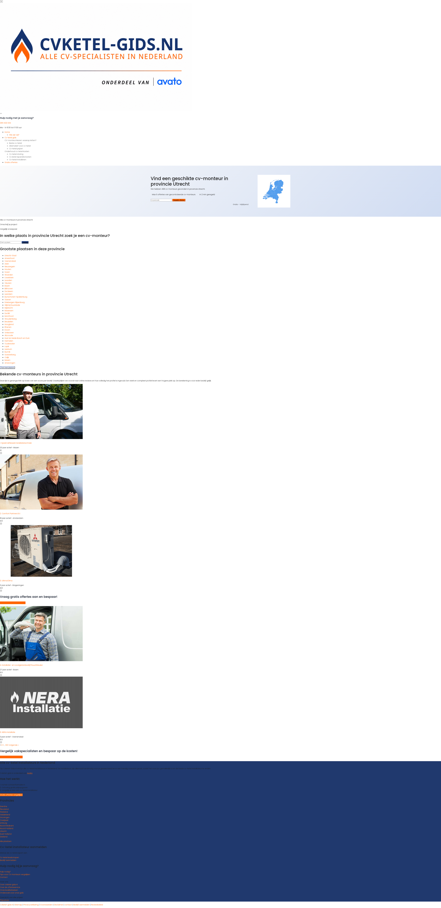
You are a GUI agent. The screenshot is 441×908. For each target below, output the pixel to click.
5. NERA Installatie (7, 732)
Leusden (8, 280)
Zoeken (25, 242)
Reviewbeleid (97, 904)
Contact (4, 877)
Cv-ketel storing (16, 154)
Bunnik (7, 352)
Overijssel (4, 820)
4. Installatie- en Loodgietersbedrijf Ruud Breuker (21, 665)
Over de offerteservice (10, 887)
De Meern (9, 291)
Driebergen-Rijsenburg (15, 302)
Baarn (7, 286)
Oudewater (10, 343)
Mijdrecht (9, 308)
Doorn (7, 330)
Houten (8, 269)
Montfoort (9, 316)
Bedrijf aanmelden (8, 860)
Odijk (7, 357)
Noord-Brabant (7, 825)
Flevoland (4, 809)
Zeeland (3, 836)
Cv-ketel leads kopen (9, 857)
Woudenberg (11, 319)
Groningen (5, 817)
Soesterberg (10, 354)
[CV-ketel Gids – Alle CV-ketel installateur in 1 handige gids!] (96, 110)
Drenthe (3, 806)
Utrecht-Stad (10, 255)
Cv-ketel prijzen (16, 148)
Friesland (4, 812)
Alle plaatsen (5, 841)
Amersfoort (10, 258)
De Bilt (7, 313)
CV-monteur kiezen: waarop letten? (20, 140)
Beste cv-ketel (15, 143)
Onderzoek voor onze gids (12, 892)
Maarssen (9, 310)
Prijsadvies (4, 900)
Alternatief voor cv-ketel (20, 146)
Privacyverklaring (31, 904)
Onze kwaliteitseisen (9, 890)
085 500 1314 (5, 123)
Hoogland (9, 324)
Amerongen (10, 363)
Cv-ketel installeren (17, 159)
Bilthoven (9, 288)
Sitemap (18, 904)
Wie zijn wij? (14, 135)
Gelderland (5, 814)
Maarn (7, 360)
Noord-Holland (6, 828)
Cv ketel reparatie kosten (20, 157)
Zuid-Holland (5, 834)
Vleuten (8, 283)
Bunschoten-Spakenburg (16, 297)
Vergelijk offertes (178, 200)
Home (7, 132)
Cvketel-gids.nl (6, 904)
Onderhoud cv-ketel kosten (17, 151)
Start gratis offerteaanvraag (12, 602)
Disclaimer (58, 904)
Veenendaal (10, 261)
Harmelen (9, 341)
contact (68, 904)
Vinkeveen (9, 332)
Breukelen (9, 321)
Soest (7, 272)
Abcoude (9, 335)
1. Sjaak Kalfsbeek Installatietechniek (16, 443)
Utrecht (3, 831)
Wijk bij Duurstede (12, 305)
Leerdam (8, 294)
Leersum (8, 349)
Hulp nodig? (5, 871)
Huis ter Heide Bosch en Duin (17, 338)
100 (6, 745)
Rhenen (8, 327)
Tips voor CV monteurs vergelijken (15, 874)
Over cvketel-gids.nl (9, 884)
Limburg (3, 823)
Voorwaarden (46, 904)
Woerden (9, 274)
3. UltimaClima (6, 580)
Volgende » (14, 745)
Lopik (7, 346)
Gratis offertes (11, 162)
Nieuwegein (10, 266)
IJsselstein (9, 277)
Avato (30, 773)
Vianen (8, 299)
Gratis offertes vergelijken (11, 757)
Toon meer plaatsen (7, 367)
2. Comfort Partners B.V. (10, 513)
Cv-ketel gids (10, 137)
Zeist (7, 263)
